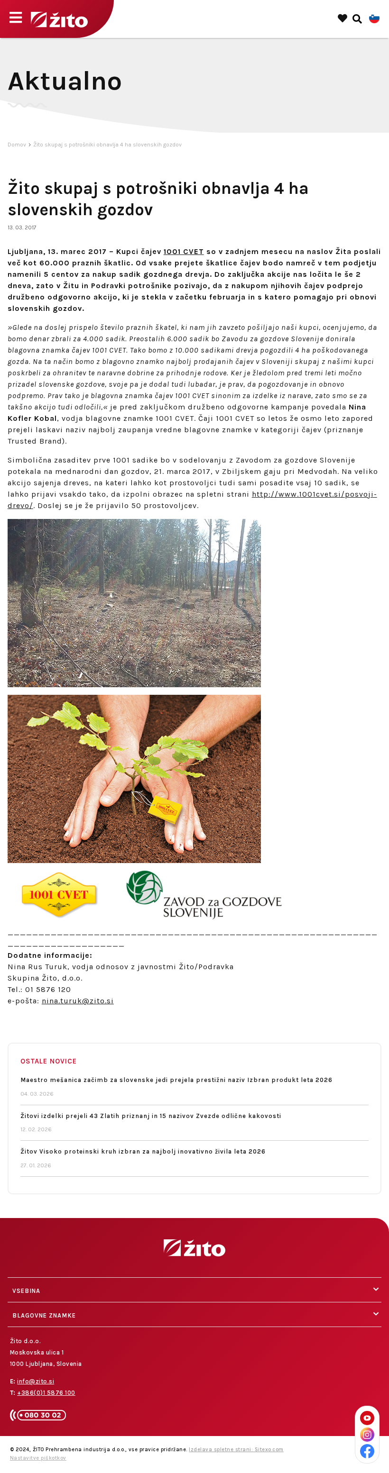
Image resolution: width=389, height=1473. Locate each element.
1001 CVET (184, 251)
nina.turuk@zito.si (78, 1000)
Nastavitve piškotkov (38, 1458)
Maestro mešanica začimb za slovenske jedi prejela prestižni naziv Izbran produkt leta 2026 (176, 1079)
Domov (17, 144)
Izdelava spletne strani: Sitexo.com (236, 1449)
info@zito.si (35, 1381)
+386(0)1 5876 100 (46, 1392)
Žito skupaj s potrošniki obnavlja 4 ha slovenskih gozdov (107, 144)
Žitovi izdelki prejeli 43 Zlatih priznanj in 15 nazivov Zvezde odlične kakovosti (150, 1115)
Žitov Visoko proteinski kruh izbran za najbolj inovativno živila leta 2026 (143, 1151)
